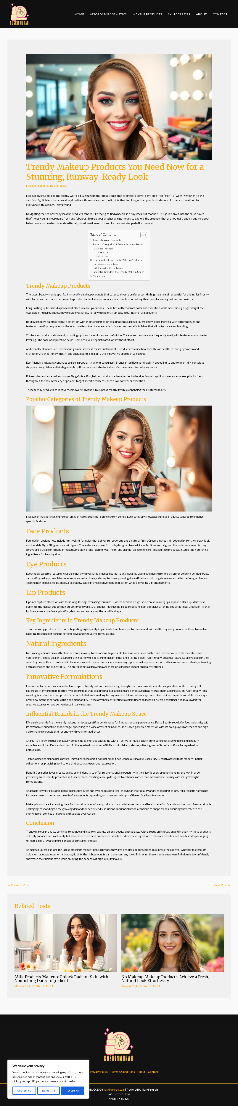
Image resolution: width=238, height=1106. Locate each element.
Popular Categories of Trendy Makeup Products (119, 244)
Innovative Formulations (110, 268)
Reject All (48, 1090)
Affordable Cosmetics (108, 14)
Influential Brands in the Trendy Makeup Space (118, 271)
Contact (220, 14)
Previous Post (18, 885)
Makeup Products (147, 14)
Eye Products (105, 252)
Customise (24, 1090)
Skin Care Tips (179, 14)
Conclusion (99, 276)
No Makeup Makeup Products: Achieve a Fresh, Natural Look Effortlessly (165, 979)
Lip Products (104, 256)
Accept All (73, 1090)
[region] (48, 1079)
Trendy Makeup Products (107, 240)
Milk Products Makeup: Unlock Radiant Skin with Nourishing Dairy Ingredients (61, 979)
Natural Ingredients (108, 264)
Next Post (222, 885)
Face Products (105, 248)
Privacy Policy (99, 1071)
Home (79, 14)
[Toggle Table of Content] (142, 235)
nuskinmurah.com (114, 1089)
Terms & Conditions (123, 1071)
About (201, 14)
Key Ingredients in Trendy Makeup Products (117, 260)
